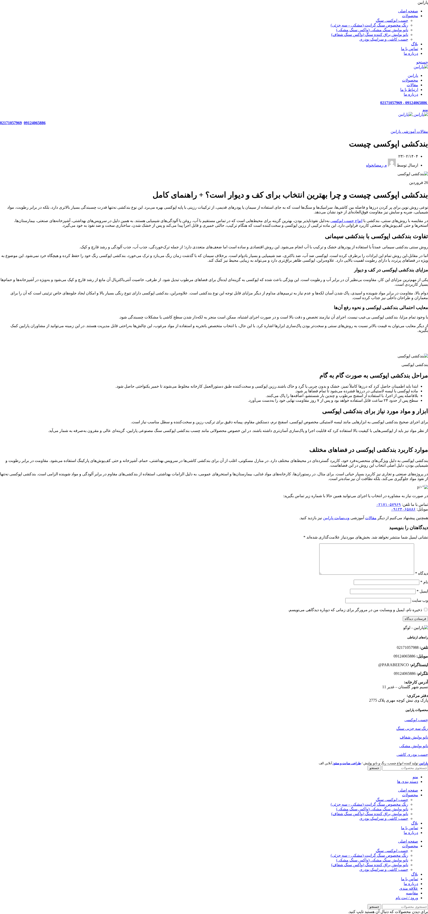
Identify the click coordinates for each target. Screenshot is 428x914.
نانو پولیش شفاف (414, 737)
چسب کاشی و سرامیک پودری (383, 39)
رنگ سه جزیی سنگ (412, 728)
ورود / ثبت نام (407, 898)
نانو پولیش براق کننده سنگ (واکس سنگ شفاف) (369, 34)
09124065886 (35, 123)
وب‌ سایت (420, 600)
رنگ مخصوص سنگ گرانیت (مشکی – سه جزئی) (369, 25)
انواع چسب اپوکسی (346, 221)
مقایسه (412, 893)
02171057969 (11, 123)
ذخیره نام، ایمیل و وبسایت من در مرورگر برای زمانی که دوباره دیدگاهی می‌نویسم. (355, 610)
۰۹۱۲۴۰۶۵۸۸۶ (403, 509)
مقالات (370, 518)
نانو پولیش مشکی (413, 746)
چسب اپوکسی (416, 720)
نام (424, 582)
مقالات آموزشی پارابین (409, 131)
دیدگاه (421, 573)
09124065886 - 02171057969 (404, 103)
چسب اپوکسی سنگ (392, 20)
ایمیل (422, 591)
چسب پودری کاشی (412, 754)
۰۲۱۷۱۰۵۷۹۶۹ (388, 504)
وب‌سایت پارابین (336, 518)
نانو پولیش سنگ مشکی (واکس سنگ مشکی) (372, 30)
